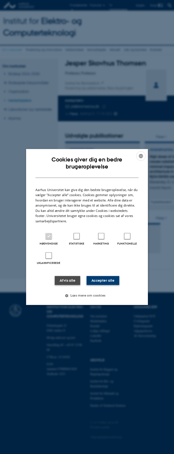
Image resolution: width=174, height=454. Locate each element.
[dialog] (87, 227)
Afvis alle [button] (67, 280)
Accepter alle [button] (102, 280)
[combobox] (141, 156)
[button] (86, 295)
